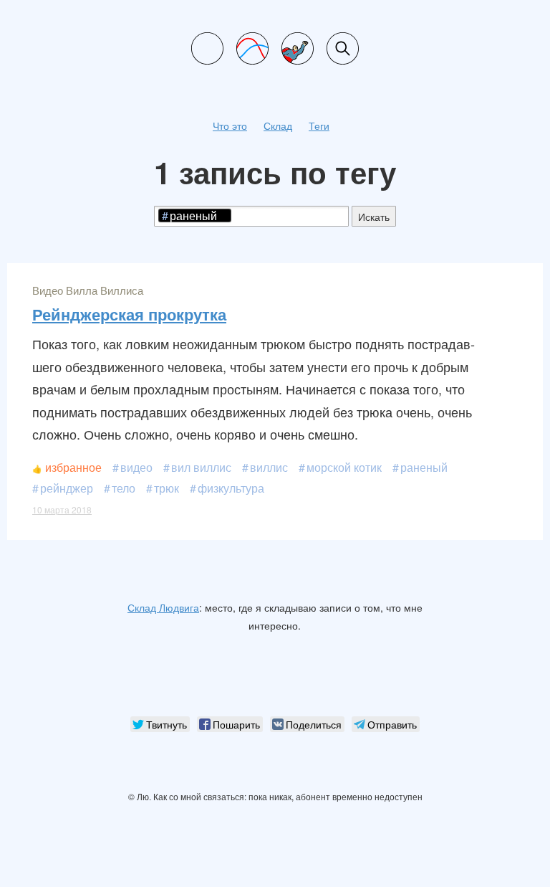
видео (136, 467)
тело (123, 488)
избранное (73, 467)
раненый (424, 467)
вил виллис (201, 467)
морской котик (344, 467)
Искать (374, 216)
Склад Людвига (163, 607)
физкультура (231, 488)
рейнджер (66, 488)
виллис (269, 467)
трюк (166, 488)
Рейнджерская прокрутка (129, 314)
